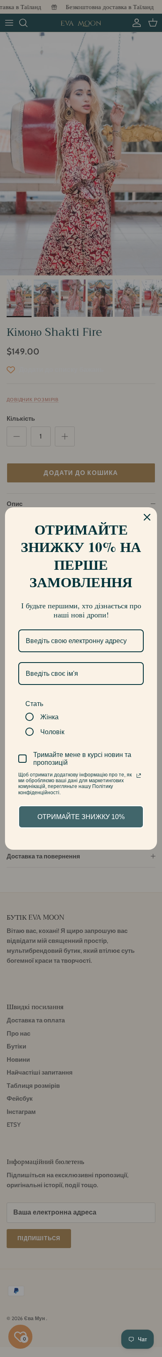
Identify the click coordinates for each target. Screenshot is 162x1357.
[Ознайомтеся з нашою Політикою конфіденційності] (139, 776)
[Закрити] (147, 517)
